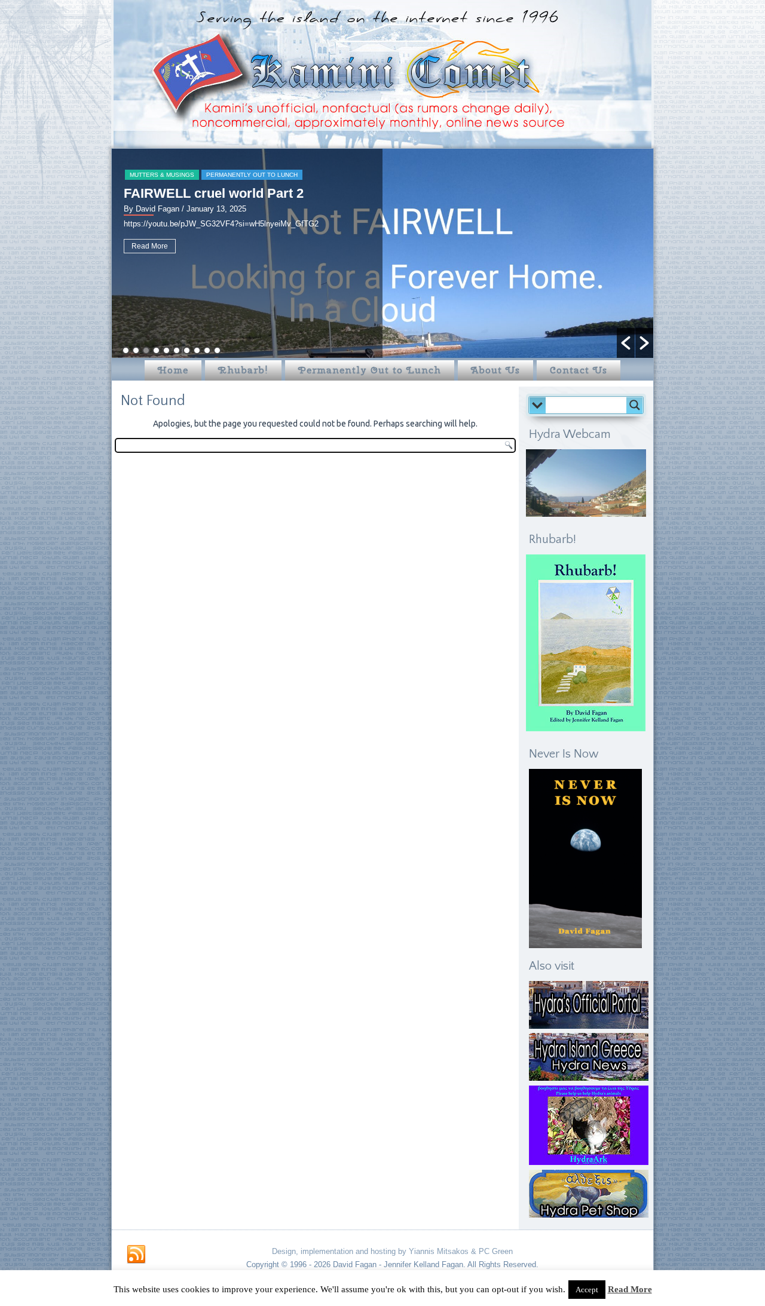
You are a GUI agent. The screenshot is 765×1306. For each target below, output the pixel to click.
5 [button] (166, 350)
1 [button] (126, 350)
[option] (383, 253)
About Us (495, 370)
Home (173, 370)
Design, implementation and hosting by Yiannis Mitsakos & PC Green (392, 1251)
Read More (150, 255)
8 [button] (197, 350)
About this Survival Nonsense (215, 193)
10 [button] (217, 350)
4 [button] (156, 350)
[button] (626, 343)
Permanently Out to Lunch (176, 174)
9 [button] (207, 350)
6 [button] (176, 350)
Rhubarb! (243, 370)
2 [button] (136, 350)
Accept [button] (587, 1289)
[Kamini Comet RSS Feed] (136, 1254)
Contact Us (578, 370)
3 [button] (146, 350)
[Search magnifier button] (634, 405)
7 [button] (187, 350)
